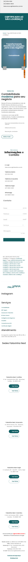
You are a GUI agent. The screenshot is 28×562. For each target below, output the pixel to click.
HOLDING (3, 320)
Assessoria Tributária (7, 313)
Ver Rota (15, 386)
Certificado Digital (6, 326)
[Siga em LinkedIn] (26, 11)
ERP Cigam (4, 310)
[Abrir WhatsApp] (3, 558)
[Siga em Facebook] (23, 11)
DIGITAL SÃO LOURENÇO (18, 273)
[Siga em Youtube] (20, 11)
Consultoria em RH (6, 323)
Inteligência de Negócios (8, 318)
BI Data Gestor (5, 315)
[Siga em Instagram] (17, 11)
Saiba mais (6, 137)
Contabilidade (5, 307)
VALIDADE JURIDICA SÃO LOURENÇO (12, 274)
